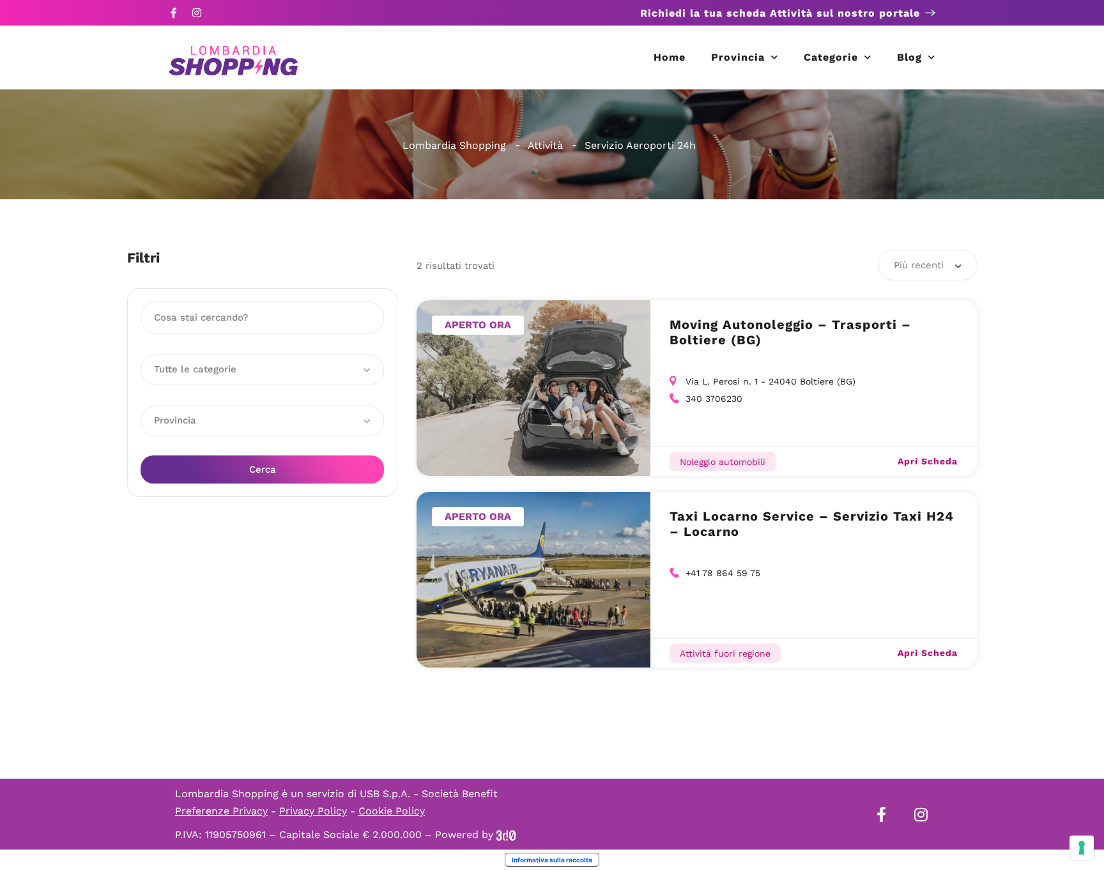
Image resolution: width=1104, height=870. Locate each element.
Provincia (738, 57)
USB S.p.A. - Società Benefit (429, 794)
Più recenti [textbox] (919, 265)
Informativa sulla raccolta (552, 860)
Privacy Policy (313, 811)
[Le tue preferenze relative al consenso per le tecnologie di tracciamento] (1082, 848)
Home (670, 57)
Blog (909, 57)
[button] (262, 370)
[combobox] (927, 265)
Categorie (831, 57)
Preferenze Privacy (221, 811)
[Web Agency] (506, 834)
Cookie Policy (391, 811)
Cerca (262, 469)
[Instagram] (197, 13)
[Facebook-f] (174, 13)
